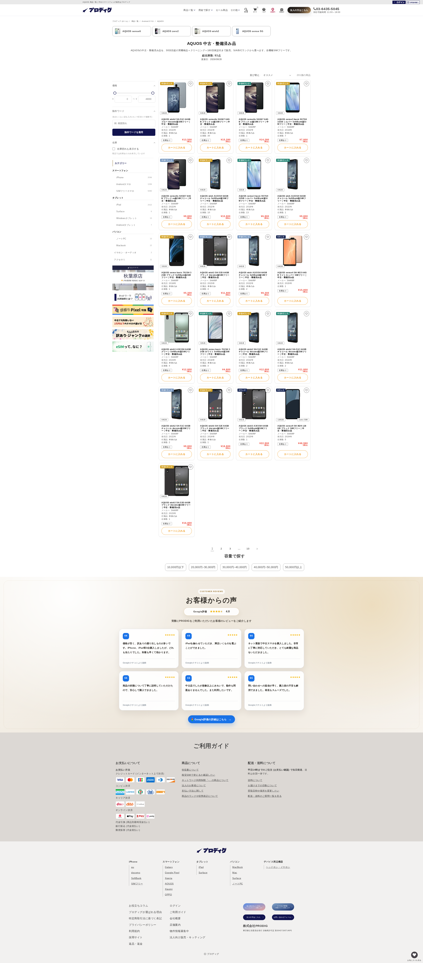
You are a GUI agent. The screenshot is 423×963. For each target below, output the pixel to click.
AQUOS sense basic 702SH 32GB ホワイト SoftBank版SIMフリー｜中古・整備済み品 (215, 351)
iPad (201, 867)
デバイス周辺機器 (273, 861)
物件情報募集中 (179, 931)
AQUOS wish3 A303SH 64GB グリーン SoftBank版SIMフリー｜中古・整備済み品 (176, 351)
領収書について (190, 769)
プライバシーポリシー (142, 924)
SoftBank (136, 878)
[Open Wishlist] (414, 955)
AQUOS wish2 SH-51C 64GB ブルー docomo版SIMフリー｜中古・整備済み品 (176, 121)
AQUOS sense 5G (252, 31)
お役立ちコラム (138, 905)
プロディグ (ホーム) (120, 21)
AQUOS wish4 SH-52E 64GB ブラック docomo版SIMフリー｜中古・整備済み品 (214, 428)
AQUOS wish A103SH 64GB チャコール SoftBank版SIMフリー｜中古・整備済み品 (214, 198)
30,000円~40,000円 (234, 567)
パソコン (235, 861)
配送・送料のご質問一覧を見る (265, 796)
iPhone (133, 861)
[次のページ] (257, 548)
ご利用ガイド (178, 912)
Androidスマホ (148, 21)
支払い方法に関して (192, 790)
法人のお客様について (194, 785)
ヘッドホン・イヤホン (278, 867)
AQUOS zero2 (170, 31)
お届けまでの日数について (262, 785)
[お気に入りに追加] (190, 83)
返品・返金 (136, 943)
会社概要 (175, 918)
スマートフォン (171, 861)
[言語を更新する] (413, 2)
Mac (234, 872)
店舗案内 (175, 924)
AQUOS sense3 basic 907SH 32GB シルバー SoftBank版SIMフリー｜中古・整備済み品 (292, 121)
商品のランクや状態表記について (200, 796)
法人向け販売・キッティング (187, 937)
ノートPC (237, 883)
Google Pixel (172, 872)
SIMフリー (137, 883)
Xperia (168, 878)
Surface (203, 872)
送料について (255, 780)
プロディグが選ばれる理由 (145, 912)
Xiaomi (169, 889)
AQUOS (169, 883)
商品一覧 (135, 21)
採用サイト (136, 937)
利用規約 (134, 931)
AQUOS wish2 (210, 31)
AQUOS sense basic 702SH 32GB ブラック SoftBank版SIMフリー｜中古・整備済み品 (176, 275)
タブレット (202, 861)
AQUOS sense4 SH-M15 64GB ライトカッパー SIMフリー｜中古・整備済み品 (292, 275)
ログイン (175, 905)
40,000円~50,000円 (266, 567)
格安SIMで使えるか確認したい (198, 775)
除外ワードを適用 (134, 132)
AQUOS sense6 (131, 31)
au (132, 867)
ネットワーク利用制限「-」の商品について (205, 780)
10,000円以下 (175, 567)
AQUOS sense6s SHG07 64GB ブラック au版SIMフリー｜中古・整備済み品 (215, 121)
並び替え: (255, 75)
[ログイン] (399, 2)
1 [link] (212, 548)
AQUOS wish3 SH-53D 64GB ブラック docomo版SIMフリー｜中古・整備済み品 (214, 275)
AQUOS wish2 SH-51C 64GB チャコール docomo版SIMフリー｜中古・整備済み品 (253, 351)
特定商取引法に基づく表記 (145, 918)
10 (248, 548)
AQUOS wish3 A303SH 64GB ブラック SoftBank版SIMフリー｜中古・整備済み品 (253, 428)
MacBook (237, 867)
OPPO (168, 894)
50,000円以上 (293, 567)
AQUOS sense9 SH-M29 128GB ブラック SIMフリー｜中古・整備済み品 (291, 428)
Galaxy (169, 867)
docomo (135, 872)
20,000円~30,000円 (203, 567)
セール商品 (222, 10)
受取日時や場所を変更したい (263, 790)
